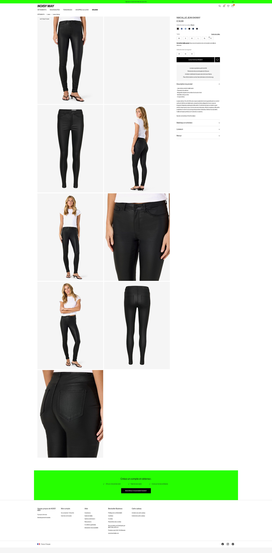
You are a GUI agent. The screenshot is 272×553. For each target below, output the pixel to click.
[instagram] (228, 544)
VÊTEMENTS (41, 14)
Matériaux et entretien (184, 123)
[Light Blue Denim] (185, 28)
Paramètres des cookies (114, 522)
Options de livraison (90, 519)
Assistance (88, 513)
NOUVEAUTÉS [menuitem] (55, 10)
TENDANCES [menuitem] (67, 10)
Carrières (110, 516)
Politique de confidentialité (115, 513)
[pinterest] (233, 544)
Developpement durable (43, 517)
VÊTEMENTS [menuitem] (41, 10)
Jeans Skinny (56, 14)
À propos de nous (42, 514)
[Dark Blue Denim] (193, 28)
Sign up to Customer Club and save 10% (136, 1)
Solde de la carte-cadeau (138, 516)
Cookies (110, 519)
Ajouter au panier (195, 60)
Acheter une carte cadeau (138, 513)
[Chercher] (220, 6)
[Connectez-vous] (224, 6)
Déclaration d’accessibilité (91, 527)
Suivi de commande (66, 516)
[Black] (177, 28)
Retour (179, 136)
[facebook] (222, 544)
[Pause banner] (233, 1)
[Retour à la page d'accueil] (45, 5)
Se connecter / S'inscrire (67, 513)
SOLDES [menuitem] (95, 10)
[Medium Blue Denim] (181, 28)
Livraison (180, 129)
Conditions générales (90, 525)
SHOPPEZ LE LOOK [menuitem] (82, 10)
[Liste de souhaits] (228, 6)
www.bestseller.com (113, 533)
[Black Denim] (197, 28)
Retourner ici (88, 522)
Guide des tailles (215, 34)
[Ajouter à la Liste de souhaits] (217, 59)
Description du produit (184, 84)
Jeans (48, 14)
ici (212, 77)
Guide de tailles (89, 516)
